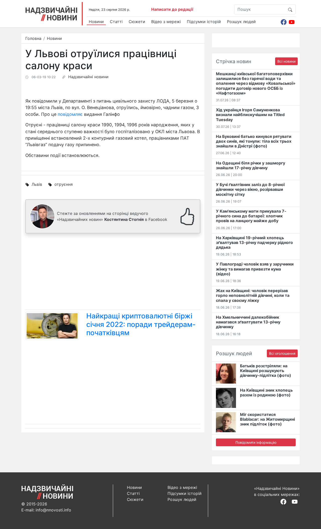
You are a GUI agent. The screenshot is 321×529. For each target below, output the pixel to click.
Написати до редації (172, 9)
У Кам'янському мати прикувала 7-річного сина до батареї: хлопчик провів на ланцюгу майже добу (251, 216)
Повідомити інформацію (255, 442)
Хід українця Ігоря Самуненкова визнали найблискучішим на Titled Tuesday (250, 114)
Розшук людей (241, 21)
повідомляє (70, 114)
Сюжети (137, 21)
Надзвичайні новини (88, 76)
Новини (96, 21)
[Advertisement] (112, 272)
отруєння (63, 184)
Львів (37, 184)
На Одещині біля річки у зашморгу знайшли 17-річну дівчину (250, 165)
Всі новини (286, 61)
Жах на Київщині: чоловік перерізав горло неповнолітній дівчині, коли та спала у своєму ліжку (252, 295)
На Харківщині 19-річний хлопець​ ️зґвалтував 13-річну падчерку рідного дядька (254, 242)
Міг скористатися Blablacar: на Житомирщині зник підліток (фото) (267, 419)
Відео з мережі (166, 21)
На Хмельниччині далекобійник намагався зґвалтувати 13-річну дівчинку (248, 322)
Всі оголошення (282, 353)
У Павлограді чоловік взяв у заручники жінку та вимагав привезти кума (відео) (255, 268)
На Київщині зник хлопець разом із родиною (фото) (266, 392)
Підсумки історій (204, 21)
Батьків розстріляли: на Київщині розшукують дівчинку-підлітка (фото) (265, 370)
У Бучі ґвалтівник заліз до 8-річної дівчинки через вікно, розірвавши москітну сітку (250, 189)
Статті (116, 21)
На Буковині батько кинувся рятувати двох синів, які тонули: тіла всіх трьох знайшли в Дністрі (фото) (253, 141)
